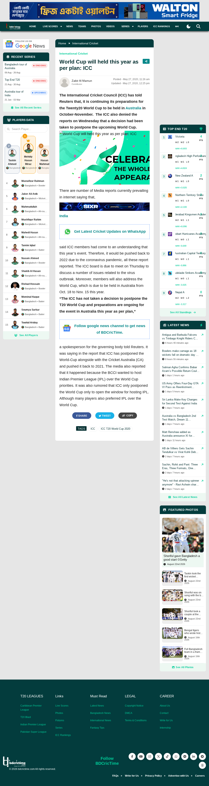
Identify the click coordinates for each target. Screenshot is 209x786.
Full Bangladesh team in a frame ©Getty (193, 651)
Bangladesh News (100, 713)
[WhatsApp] (176, 756)
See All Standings (180, 312)
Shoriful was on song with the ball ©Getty (194, 594)
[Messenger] (184, 756)
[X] (158, 756)
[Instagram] (149, 756)
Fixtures (59, 720)
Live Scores (61, 705)
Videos (110, 26)
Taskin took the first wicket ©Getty (192, 575)
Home (32, 26)
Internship (165, 727)
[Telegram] (202, 756)
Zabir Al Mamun (82, 80)
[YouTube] (141, 756)
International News (100, 720)
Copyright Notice (134, 705)
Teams (82, 26)
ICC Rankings (161, 26)
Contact (164, 713)
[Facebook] (132, 756)
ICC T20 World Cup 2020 (115, 428)
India (63, 216)
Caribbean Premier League (31, 707)
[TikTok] (167, 756)
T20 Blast (25, 717)
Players (143, 26)
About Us (165, 705)
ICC (93, 428)
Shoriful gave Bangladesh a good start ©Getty (181, 557)
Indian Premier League (33, 724)
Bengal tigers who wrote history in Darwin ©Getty (194, 632)
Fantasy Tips (97, 727)
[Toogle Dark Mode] (188, 26)
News (69, 26)
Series (58, 727)
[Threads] (202, 765)
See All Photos (184, 667)
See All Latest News (185, 497)
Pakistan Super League (33, 731)
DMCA (128, 713)
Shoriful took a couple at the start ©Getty (192, 613)
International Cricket (85, 43)
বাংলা (177, 26)
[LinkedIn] (193, 756)
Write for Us (166, 720)
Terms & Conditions (136, 720)
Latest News (97, 705)
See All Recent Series (28, 107)
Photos (96, 26)
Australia (133, 108)
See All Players (28, 335)
